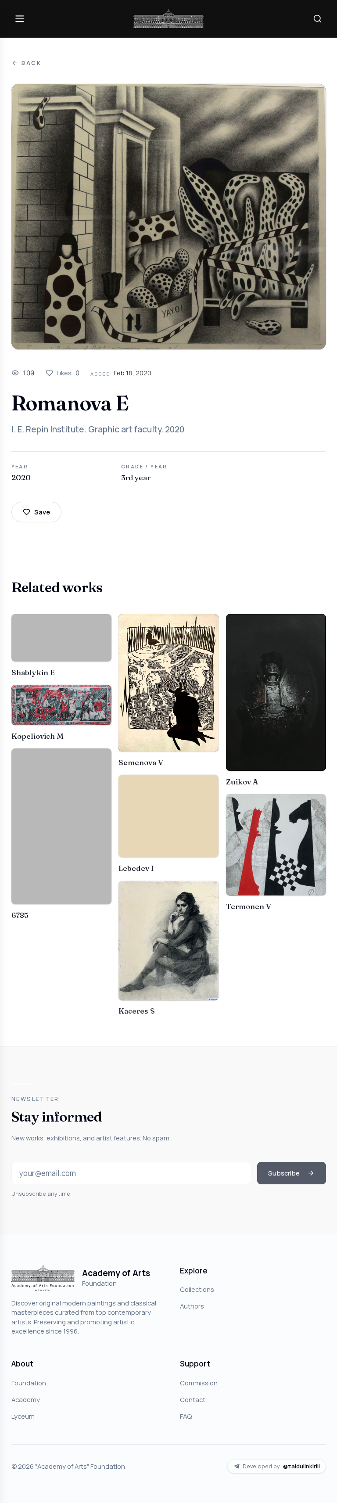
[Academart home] (168, 18)
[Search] (317, 18)
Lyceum (23, 1416)
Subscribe (284, 1173)
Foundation (28, 1382)
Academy (25, 1399)
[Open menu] (19, 18)
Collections (197, 1289)
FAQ (186, 1416)
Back (32, 63)
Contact (192, 1399)
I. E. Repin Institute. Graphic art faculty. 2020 (97, 429)
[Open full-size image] (168, 216)
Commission (199, 1382)
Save (42, 511)
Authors (192, 1306)
